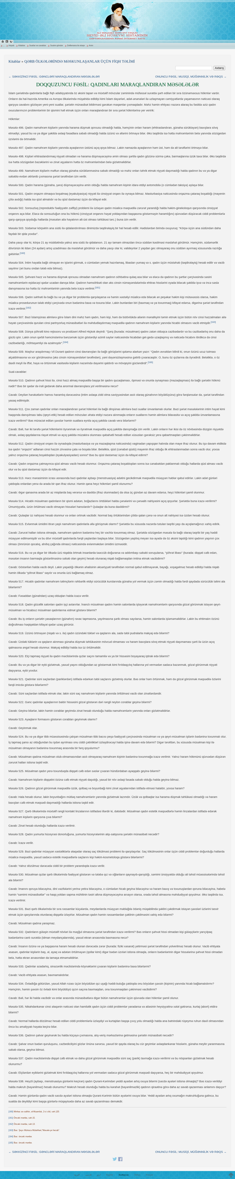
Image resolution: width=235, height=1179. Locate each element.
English (109, 1175)
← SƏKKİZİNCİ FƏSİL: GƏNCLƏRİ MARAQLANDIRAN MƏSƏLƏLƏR (54, 76)
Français (149, 1175)
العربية (77, 1175)
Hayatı (11, 45)
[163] (213, 322)
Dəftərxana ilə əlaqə (76, 45)
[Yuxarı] (231, 1175)
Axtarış (219, 68)
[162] (28, 308)
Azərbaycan (123, 1175)
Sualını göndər (56, 45)
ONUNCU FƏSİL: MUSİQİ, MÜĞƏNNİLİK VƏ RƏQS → (191, 76)
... (3, 45)
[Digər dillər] (11, 41)
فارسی (88, 1175)
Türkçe (137, 1175)
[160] (22, 253)
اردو (99, 1175)
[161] (97, 287)
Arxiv (91, 45)
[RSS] (7, 41)
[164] (65, 342)
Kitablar (21, 45)
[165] (150, 362)
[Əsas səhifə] (2, 41)
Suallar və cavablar (37, 45)
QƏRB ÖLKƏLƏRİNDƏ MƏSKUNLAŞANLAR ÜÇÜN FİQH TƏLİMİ (79, 61)
